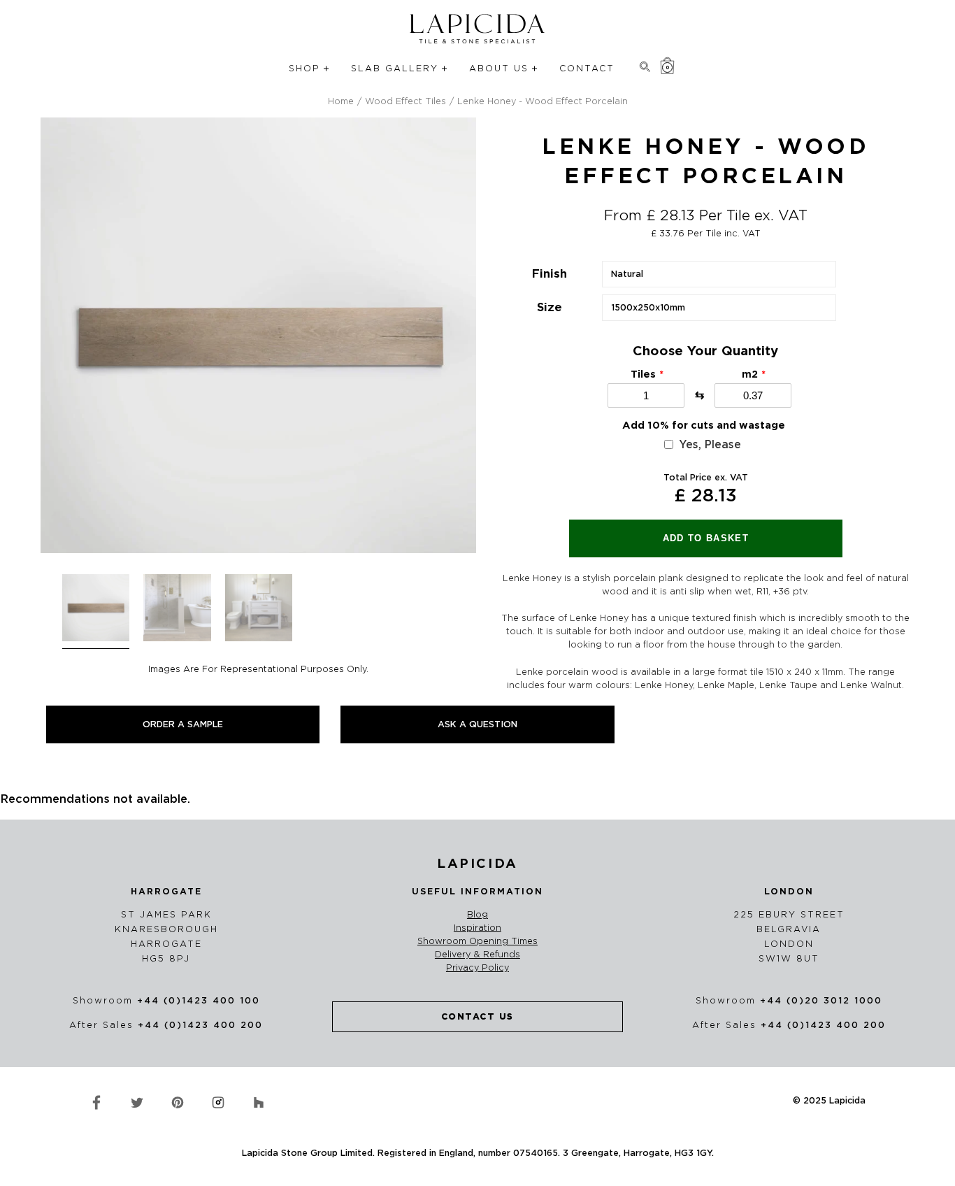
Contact (587, 68)
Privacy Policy (477, 968)
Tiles (643, 374)
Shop (304, 68)
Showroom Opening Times (477, 941)
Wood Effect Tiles (405, 101)
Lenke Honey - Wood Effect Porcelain (542, 101)
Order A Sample (183, 724)
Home (341, 101)
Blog (477, 914)
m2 (750, 374)
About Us (499, 68)
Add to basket (706, 538)
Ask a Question (477, 724)
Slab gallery (394, 68)
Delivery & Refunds (477, 954)
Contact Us (477, 1016)
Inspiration (477, 928)
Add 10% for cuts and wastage (703, 425)
